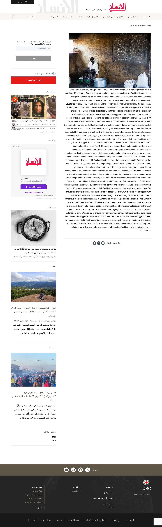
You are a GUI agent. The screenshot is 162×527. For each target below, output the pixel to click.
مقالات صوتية (37, 491)
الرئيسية (146, 16)
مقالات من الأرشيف (35, 498)
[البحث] (14, 16)
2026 (54, 437)
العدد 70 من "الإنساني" (33, 80)
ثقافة (79, 16)
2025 (54, 441)
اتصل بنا (54, 16)
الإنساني (54, 198)
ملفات (111, 507)
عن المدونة (68, 16)
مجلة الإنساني (52, 132)
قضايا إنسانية (92, 16)
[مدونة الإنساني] (81, 6)
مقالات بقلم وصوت (43, 132)
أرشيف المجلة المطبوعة (33, 495)
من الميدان (133, 16)
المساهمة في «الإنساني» (33, 502)
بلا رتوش (75, 491)
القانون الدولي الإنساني (113, 16)
